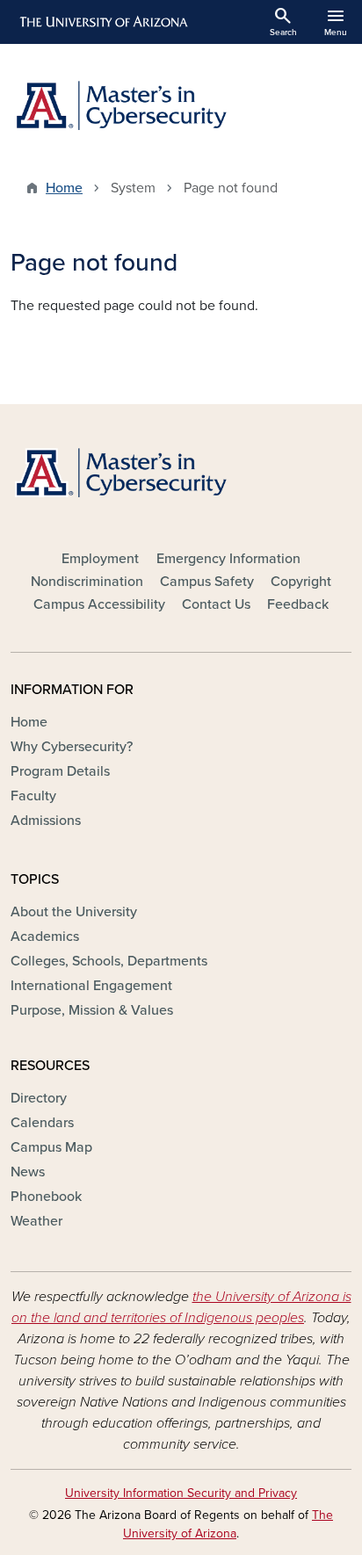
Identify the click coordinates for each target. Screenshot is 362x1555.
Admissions (46, 820)
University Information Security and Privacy (181, 1493)
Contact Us (216, 604)
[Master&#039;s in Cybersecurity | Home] (181, 105)
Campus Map (51, 1147)
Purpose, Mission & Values (92, 1010)
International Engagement (91, 985)
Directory (39, 1098)
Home (64, 188)
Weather (36, 1221)
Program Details (60, 771)
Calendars (42, 1123)
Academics (45, 936)
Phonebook (46, 1196)
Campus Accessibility (99, 604)
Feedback (298, 604)
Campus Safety (207, 581)
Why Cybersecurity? (72, 747)
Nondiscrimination (87, 581)
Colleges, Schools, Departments (109, 961)
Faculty (33, 796)
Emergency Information (228, 559)
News (28, 1172)
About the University (74, 912)
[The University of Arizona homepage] (102, 22)
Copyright (301, 581)
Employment (100, 559)
